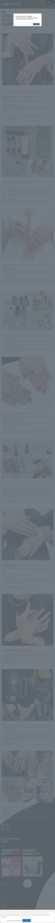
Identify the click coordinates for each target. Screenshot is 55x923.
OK (26, 920)
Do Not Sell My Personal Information (14, 920)
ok (36, 24)
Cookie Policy (4, 916)
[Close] (52, 911)
